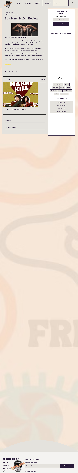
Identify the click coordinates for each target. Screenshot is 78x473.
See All (43, 79)
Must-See (53, 90)
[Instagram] (72, 3)
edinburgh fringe (58, 84)
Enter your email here (61, 16)
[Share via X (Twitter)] (9, 71)
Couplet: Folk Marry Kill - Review (15, 109)
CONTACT (7, 469)
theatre (67, 84)
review (56, 94)
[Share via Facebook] (5, 71)
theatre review (67, 90)
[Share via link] (16, 71)
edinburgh (55, 87)
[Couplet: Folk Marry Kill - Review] (24, 94)
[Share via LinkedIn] (13, 71)
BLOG (5, 462)
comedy (62, 87)
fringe (68, 87)
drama (60, 90)
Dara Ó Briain (64, 94)
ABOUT (6, 466)
